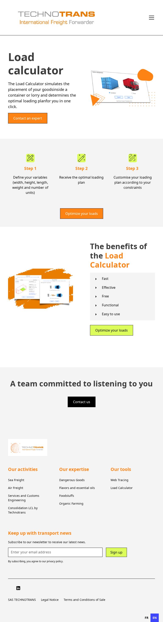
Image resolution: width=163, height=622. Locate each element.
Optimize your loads (81, 213)
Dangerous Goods (72, 480)
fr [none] (146, 618)
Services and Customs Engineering (23, 498)
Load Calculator (122, 488)
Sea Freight (16, 480)
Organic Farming (71, 503)
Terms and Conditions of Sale (84, 600)
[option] (146, 618)
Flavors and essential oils (77, 488)
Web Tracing (119, 480)
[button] (150, 17)
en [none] (155, 618)
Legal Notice (50, 600)
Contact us (81, 402)
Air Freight (15, 488)
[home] (77, 17)
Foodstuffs (66, 496)
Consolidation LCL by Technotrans (23, 510)
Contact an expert (27, 118)
